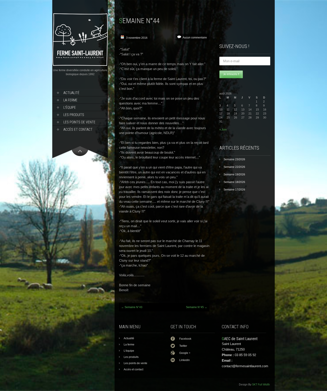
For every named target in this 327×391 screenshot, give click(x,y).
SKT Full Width (261, 384)
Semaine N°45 (196, 307)
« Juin (223, 129)
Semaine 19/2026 (234, 174)
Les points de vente (79, 122)
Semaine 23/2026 (234, 159)
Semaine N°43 (131, 307)
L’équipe (69, 107)
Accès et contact (78, 129)
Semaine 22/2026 (234, 166)
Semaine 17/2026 (234, 189)
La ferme (70, 100)
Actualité (71, 93)
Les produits (73, 115)
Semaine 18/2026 (234, 182)
